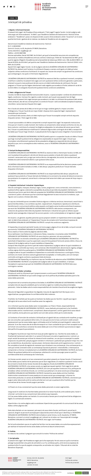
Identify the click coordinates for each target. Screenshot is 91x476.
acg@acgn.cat (31, 462)
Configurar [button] (70, 473)
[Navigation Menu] (87, 6)
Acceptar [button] (78, 473)
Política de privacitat (72, 462)
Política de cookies (71, 460)
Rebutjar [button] (85, 473)
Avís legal (68, 458)
